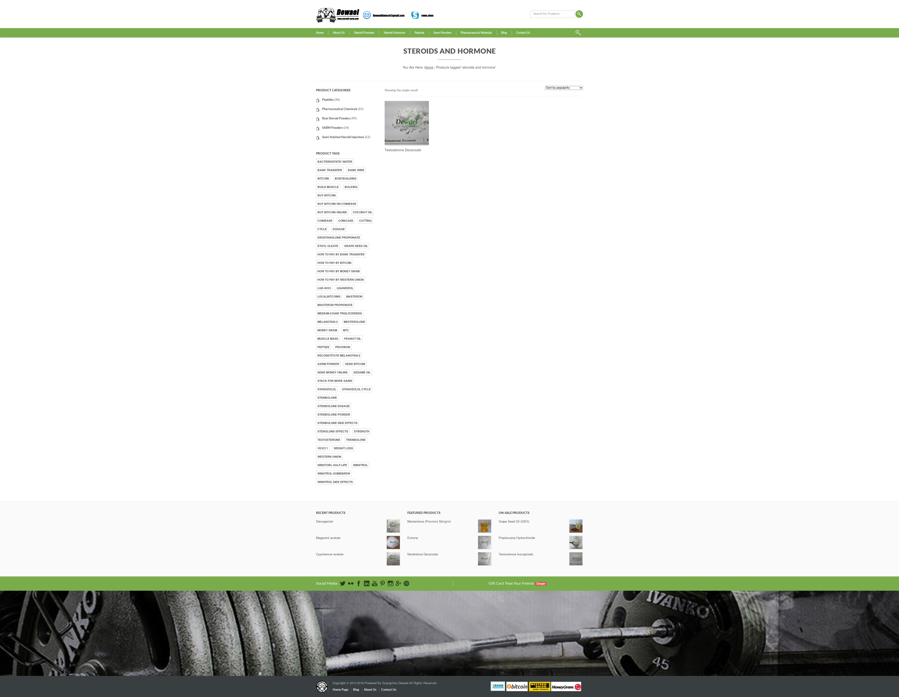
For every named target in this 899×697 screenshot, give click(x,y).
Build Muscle (328, 187)
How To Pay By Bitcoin (334, 263)
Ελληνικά (533, 620)
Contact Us (523, 32)
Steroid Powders (364, 32)
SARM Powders (332, 127)
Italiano (531, 629)
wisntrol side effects (335, 482)
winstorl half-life (332, 465)
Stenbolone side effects (337, 423)
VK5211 (322, 448)
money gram (327, 330)
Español (532, 623)
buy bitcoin (326, 195)
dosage (339, 229)
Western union (329, 456)
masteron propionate (335, 305)
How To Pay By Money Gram (338, 271)
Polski (531, 635)
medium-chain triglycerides (339, 313)
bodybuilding (345, 178)
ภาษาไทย (533, 644)
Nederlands (534, 632)
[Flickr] (350, 583)
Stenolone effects (332, 431)
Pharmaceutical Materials (476, 32)
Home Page (340, 689)
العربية (531, 614)
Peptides (328, 99)
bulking (351, 187)
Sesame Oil (362, 372)
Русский (532, 641)
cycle (322, 229)
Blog (504, 32)
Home (320, 32)
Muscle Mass (327, 338)
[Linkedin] (366, 583)
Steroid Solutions (394, 32)
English (531, 610)
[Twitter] (342, 583)
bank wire (356, 170)
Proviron (342, 347)
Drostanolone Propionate (338, 237)
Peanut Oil (352, 338)
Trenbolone (356, 440)
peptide (323, 347)
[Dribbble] (406, 583)
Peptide (419, 32)
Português (534, 638)
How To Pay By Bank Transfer (341, 254)
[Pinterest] (382, 583)
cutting (365, 220)
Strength (361, 431)
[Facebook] (358, 583)
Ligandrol (345, 288)
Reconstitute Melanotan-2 (338, 355)
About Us (339, 32)
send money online (332, 372)
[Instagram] (390, 583)
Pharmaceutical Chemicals (339, 109)
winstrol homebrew (333, 473)
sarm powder (328, 364)
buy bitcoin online (332, 212)
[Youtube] (374, 583)
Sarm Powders (442, 32)
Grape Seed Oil (356, 246)
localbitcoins (328, 296)
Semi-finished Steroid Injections (343, 137)
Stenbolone (327, 397)
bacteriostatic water (334, 161)
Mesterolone (354, 322)
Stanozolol (326, 389)
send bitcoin (355, 364)
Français (532, 626)
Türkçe (531, 647)
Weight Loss (343, 448)
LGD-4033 (324, 288)
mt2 (346, 330)
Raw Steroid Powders (336, 118)
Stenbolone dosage (333, 406)
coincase (345, 220)
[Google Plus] (398, 583)
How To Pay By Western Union (340, 279)
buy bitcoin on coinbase (336, 204)
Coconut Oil (362, 212)
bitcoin (323, 178)
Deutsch (532, 617)
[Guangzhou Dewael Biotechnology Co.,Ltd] (322, 684)
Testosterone (328, 440)
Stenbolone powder (333, 414)
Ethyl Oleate (327, 246)
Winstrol (360, 465)
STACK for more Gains (334, 381)
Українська (534, 650)
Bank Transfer (329, 170)
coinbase (324, 220)
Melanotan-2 (327, 322)
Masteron (354, 296)
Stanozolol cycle (356, 389)
